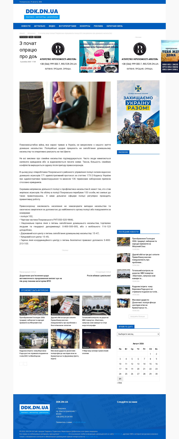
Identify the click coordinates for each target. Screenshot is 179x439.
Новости (25, 26)
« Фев (119, 383)
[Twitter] (149, 2)
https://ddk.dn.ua (91, 437)
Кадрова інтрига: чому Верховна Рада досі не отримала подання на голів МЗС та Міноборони (34, 353)
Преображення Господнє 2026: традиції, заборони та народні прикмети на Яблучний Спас (32, 320)
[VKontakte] (153, 2)
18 (126, 369)
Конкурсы (85, 26)
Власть (22, 347)
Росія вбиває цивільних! (99, 275)
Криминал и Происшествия (60, 314)
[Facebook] (140, 2)
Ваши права (87, 314)
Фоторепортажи (67, 26)
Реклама (98, 26)
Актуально (39, 26)
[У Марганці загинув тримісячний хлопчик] (96, 339)
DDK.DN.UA (64, 434)
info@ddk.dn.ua (79, 422)
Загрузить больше (137, 316)
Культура (23, 314)
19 (132, 369)
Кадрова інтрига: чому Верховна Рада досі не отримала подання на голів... (145, 289)
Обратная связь (115, 26)
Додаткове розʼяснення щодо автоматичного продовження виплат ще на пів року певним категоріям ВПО (41, 278)
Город (31, 37)
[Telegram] (145, 2)
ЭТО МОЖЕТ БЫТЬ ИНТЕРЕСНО (34, 290)
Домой (22, 33)
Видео (52, 26)
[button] (156, 26)
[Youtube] (157, 2)
